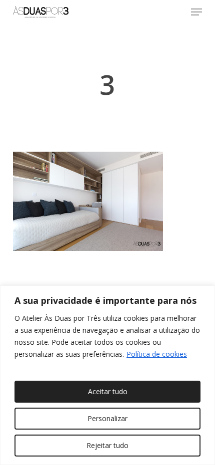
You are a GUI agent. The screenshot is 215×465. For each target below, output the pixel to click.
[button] (196, 12)
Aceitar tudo (108, 391)
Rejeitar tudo (107, 445)
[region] (107, 375)
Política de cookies (156, 354)
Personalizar (108, 418)
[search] (176, 12)
